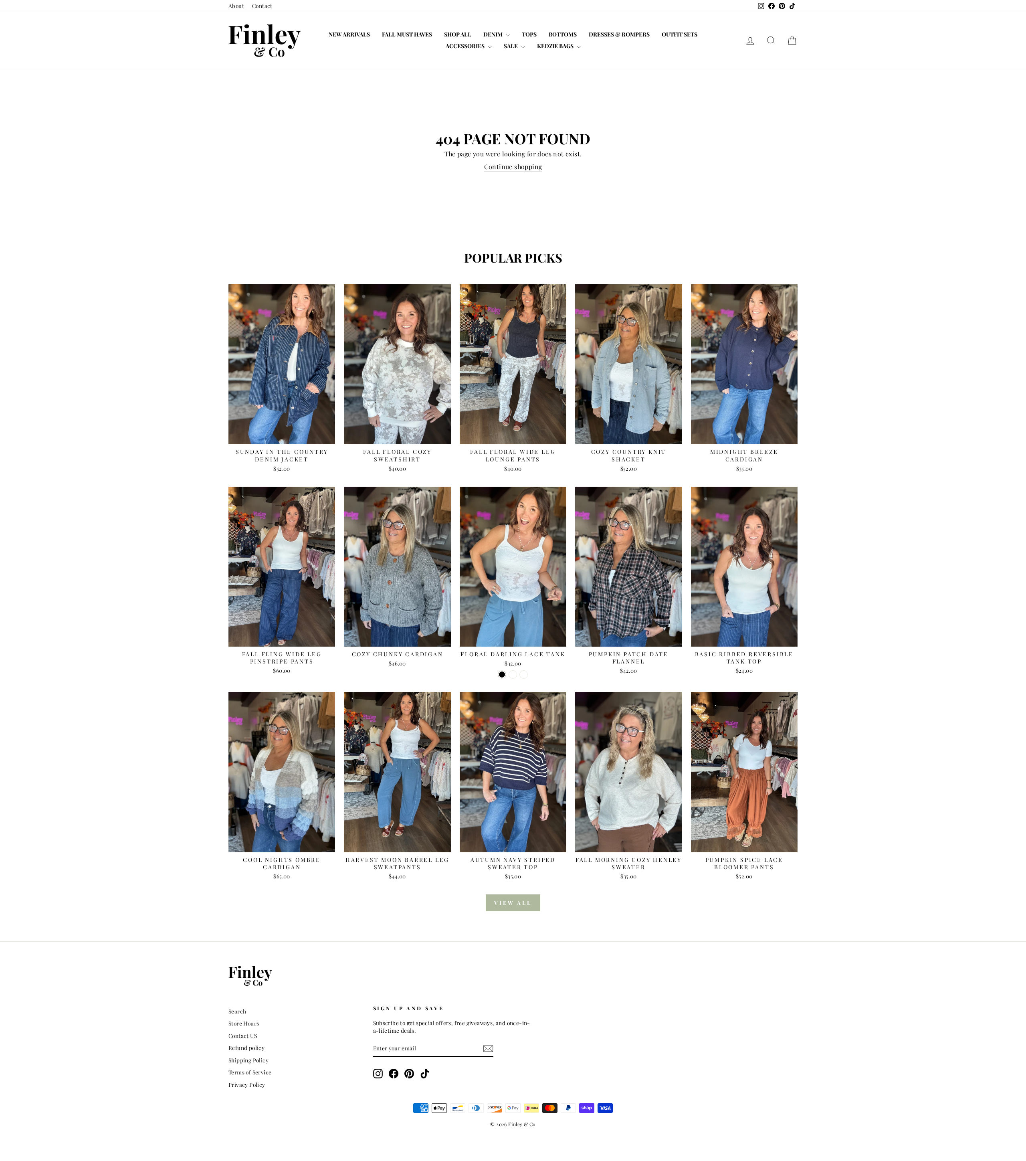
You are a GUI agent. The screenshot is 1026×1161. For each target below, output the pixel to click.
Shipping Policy (248, 1060)
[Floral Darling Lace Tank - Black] (502, 674)
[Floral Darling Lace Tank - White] (523, 674)
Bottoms (563, 34)
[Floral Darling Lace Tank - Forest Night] (513, 674)
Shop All (457, 34)
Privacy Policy (246, 1084)
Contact (262, 5)
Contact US (242, 1035)
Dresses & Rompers (619, 34)
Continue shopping (513, 166)
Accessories (466, 46)
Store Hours (243, 1023)
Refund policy (246, 1047)
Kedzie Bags (556, 46)
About (236, 5)
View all (512, 902)
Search (237, 1011)
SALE (511, 46)
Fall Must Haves (407, 34)
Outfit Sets (679, 34)
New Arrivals (349, 34)
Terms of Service (249, 1072)
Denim (493, 34)
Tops (529, 34)
